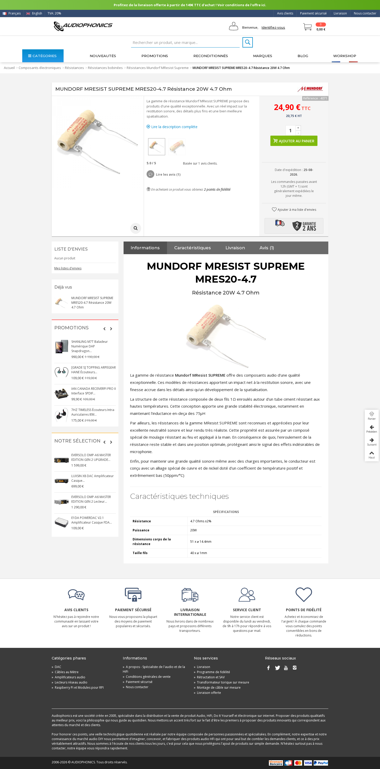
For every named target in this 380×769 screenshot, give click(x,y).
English (36, 13)
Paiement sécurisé (313, 13)
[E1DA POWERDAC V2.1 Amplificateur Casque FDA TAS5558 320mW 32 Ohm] (61, 523)
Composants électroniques (40, 67)
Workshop (344, 56)
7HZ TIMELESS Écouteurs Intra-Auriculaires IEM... (93, 412)
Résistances (74, 67)
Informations (145, 247)
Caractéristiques (192, 247)
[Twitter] (277, 668)
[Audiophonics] (83, 26)
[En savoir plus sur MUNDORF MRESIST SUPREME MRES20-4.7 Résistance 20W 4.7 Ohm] (61, 303)
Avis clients (285, 13)
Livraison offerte (207, 692)
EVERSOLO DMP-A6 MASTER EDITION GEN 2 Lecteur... (91, 499)
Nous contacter (365, 13)
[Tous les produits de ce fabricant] (310, 89)
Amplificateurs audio (68, 677)
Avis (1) (267, 247)
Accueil (9, 67)
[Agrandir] (135, 228)
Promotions (154, 56)
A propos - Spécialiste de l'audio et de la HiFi (154, 669)
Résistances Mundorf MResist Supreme (158, 67)
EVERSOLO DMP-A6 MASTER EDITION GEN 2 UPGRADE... (91, 457)
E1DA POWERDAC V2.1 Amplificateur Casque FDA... (91, 520)
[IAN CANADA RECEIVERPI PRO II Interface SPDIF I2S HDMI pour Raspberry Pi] (61, 393)
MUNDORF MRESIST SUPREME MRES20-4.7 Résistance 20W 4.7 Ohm (92, 302)
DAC (56, 667)
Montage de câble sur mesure (217, 687)
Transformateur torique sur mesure (221, 682)
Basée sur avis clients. (199, 163)
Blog (303, 56)
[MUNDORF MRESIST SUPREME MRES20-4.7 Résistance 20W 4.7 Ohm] (156, 146)
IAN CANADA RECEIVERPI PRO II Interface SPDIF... (93, 390)
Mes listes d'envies (67, 268)
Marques (262, 56)
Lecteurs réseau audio (69, 682)
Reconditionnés (210, 56)
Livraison (340, 13)
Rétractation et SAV (209, 677)
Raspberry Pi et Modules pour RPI (78, 687)
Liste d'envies (71, 249)
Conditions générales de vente (147, 676)
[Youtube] (286, 668)
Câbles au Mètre (65, 672)
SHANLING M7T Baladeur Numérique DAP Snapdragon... (89, 346)
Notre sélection (77, 441)
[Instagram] (294, 668)
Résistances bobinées (105, 67)
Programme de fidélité (212, 672)
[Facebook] (268, 668)
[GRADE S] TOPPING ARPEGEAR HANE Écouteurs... (93, 369)
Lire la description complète (173, 126)
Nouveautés (103, 56)
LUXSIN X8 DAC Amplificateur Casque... (92, 478)
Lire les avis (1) (168, 174)
